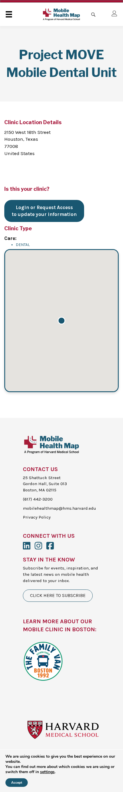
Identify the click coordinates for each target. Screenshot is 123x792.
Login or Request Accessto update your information (44, 211)
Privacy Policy (37, 517)
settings (47, 772)
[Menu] (9, 14)
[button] (61, 320)
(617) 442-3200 (38, 499)
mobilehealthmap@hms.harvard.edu (59, 508)
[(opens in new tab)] (43, 660)
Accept (16, 782)
